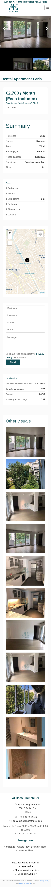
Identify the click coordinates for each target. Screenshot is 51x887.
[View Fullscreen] (10, 243)
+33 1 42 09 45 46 (28, 817)
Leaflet (42, 292)
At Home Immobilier (25, 798)
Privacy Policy (44, 881)
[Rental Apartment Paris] (25, 456)
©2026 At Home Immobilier (25, 862)
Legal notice (27, 866)
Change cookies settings (27, 870)
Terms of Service (25, 883)
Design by (27, 874)
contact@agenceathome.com (27, 821)
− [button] (10, 237)
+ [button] (10, 232)
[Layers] (40, 234)
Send (13, 362)
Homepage (13, 8)
